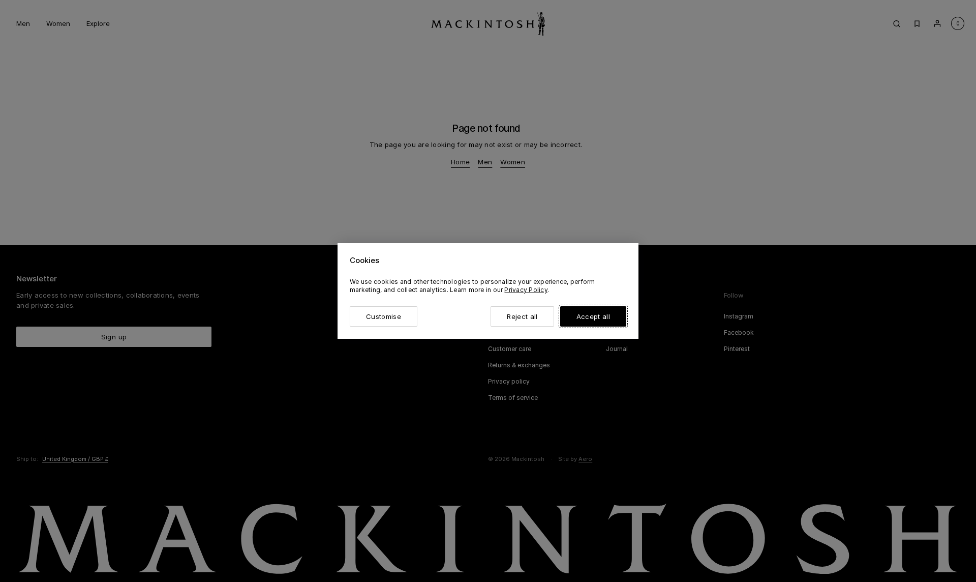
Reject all (522, 316)
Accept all (593, 316)
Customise (383, 316)
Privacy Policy (525, 290)
